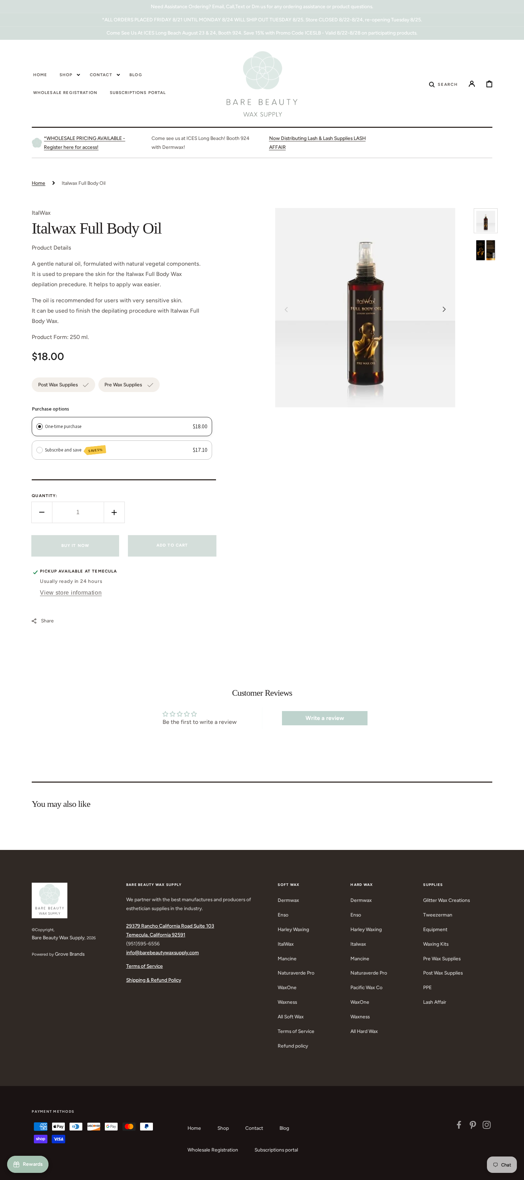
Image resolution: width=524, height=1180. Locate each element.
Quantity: (44, 495)
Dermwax (288, 900)
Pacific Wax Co (366, 987)
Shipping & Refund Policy (153, 980)
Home (38, 183)
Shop (223, 1128)
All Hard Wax (364, 1031)
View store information (71, 592)
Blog (284, 1128)
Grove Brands (69, 954)
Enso (283, 915)
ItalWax (286, 944)
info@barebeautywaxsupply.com (162, 952)
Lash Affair (434, 1002)
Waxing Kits (435, 944)
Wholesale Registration (212, 1150)
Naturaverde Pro (296, 973)
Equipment (435, 929)
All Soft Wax (291, 1016)
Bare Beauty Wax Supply (58, 937)
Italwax (358, 944)
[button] (443, 84)
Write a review (324, 718)
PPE (427, 987)
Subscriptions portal (276, 1150)
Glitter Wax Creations (446, 900)
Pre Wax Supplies (442, 958)
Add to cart (172, 545)
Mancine (287, 958)
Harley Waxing (293, 929)
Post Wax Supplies (443, 973)
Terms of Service (144, 966)
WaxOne (287, 987)
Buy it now (75, 545)
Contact (254, 1128)
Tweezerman (437, 915)
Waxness (287, 1002)
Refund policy (293, 1046)
